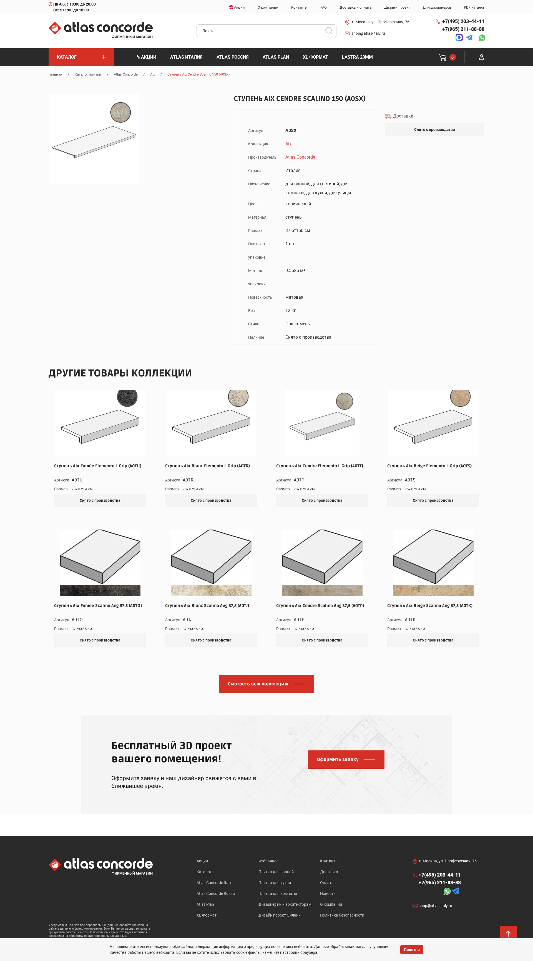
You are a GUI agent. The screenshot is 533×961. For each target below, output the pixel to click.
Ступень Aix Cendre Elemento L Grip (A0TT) (319, 465)
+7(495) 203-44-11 (463, 21)
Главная (55, 74)
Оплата (327, 882)
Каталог (204, 872)
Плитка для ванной (276, 872)
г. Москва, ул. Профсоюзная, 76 (380, 22)
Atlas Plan (205, 904)
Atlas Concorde (126, 74)
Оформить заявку (338, 759)
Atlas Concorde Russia (216, 893)
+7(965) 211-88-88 (463, 29)
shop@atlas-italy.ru (368, 33)
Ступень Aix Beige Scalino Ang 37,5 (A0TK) (429, 605)
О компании (331, 904)
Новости (328, 893)
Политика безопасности (342, 915)
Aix (152, 74)
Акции (202, 861)
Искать (330, 32)
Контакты (329, 861)
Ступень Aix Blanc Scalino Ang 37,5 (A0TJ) (207, 605)
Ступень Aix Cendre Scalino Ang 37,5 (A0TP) (320, 605)
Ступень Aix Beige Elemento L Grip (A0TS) (429, 465)
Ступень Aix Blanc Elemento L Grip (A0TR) (207, 465)
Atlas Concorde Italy (214, 882)
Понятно (412, 949)
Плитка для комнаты (277, 893)
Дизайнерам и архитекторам (284, 904)
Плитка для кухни (274, 882)
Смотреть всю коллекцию (258, 684)
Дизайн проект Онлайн (279, 915)
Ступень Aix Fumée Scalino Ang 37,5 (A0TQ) (98, 605)
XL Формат (207, 915)
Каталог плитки (88, 74)
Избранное (268, 861)
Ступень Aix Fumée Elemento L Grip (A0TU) (97, 465)
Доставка (329, 872)
